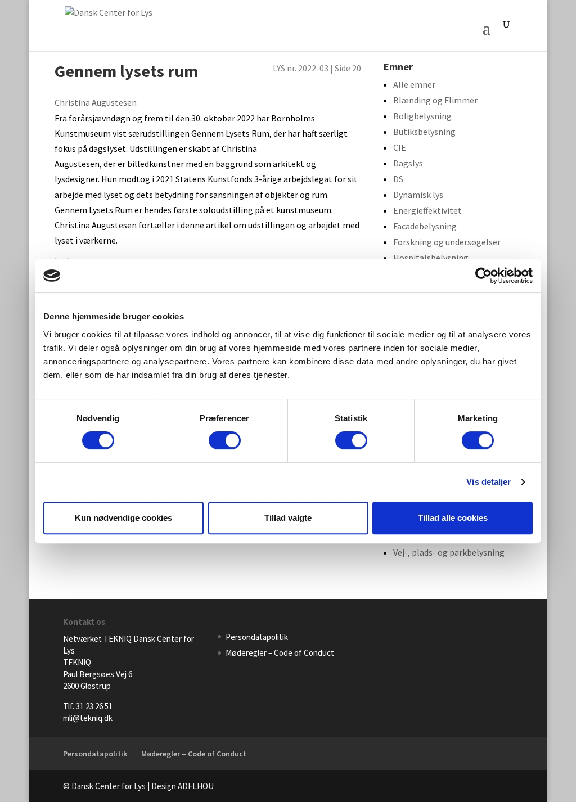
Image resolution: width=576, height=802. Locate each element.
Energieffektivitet (427, 210)
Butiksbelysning (424, 131)
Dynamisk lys (418, 194)
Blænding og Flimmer (435, 100)
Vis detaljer (488, 481)
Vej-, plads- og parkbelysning (449, 552)
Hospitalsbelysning (431, 257)
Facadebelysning (425, 226)
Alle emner (414, 84)
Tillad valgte (288, 517)
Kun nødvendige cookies (123, 517)
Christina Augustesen (96, 102)
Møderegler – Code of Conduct (280, 652)
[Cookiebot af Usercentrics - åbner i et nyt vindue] (483, 275)
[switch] (225, 440)
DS (398, 178)
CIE (399, 147)
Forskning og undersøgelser (447, 241)
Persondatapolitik (257, 637)
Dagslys (408, 163)
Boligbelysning (422, 115)
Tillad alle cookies (453, 517)
